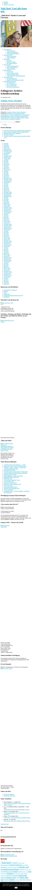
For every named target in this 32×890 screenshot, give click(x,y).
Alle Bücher (7, 59)
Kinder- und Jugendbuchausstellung (15, 868)
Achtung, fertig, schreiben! (11, 101)
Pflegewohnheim (4, 875)
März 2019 (6, 220)
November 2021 (8, 179)
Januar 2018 (7, 239)
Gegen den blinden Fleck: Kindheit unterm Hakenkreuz (17, 130)
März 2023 (6, 168)
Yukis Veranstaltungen (12, 52)
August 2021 (7, 182)
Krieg (30, 869)
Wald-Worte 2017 (8, 478)
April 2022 (6, 175)
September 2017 (8, 245)
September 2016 (8, 260)
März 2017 (6, 253)
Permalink (17, 119)
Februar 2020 (7, 204)
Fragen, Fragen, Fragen (12, 73)
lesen (15, 871)
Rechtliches (6, 297)
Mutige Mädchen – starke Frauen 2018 (13, 476)
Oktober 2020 (7, 195)
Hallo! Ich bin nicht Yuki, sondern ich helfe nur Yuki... (17, 821)
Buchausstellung (5, 865)
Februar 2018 (7, 238)
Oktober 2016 (7, 259)
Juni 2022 (6, 172)
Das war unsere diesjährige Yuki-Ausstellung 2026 (16, 132)
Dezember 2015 (8, 271)
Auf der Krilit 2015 (8, 489)
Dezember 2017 (8, 240)
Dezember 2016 (8, 257)
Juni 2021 (6, 185)
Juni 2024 (6, 161)
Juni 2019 (6, 215)
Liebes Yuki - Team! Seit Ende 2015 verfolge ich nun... (17, 817)
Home (5, 124)
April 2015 (6, 282)
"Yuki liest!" (6, 862)
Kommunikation (5, 115)
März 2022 (6, 176)
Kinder (18, 867)
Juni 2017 (6, 249)
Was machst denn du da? (13, 74)
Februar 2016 (7, 268)
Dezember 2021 (8, 178)
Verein (17, 877)
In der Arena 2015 (8, 485)
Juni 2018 (6, 232)
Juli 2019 (6, 214)
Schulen (15, 875)
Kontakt (6, 2)
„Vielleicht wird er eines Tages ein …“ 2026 (14, 464)
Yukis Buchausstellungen (13, 53)
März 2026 (6, 147)
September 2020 (8, 196)
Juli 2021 (6, 183)
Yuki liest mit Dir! (8, 55)
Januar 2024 (7, 164)
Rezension (10, 875)
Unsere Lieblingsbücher (13, 66)
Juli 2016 (6, 263)
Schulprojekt (22, 875)
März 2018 (6, 236)
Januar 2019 (7, 222)
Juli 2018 (6, 231)
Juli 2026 (6, 143)
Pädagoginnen (24, 116)
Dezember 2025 (8, 150)
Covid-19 (18, 865)
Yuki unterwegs (7, 49)
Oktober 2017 (7, 243)
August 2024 (7, 158)
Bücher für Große (11, 62)
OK (16, 887)
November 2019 (8, 208)
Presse (5, 292)
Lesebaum (10, 871)
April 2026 (6, 146)
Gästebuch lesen (5, 824)
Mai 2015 (6, 281)
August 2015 (7, 277)
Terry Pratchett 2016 (9, 481)
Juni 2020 (6, 199)
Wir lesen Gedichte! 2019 (10, 474)
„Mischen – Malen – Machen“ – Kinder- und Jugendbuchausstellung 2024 (15, 468)
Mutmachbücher (4, 873)
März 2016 (6, 267)
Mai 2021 (6, 186)
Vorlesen (6, 879)
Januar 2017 (7, 256)
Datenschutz (7, 294)
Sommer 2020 (10, 877)
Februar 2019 (7, 221)
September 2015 (8, 275)
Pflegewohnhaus (24, 873)
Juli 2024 (6, 160)
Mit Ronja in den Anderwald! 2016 (12, 484)
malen (27, 871)
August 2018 (7, 229)
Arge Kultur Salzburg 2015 (10, 487)
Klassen (22, 113)
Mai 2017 (6, 250)
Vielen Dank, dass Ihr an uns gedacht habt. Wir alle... (17, 809)
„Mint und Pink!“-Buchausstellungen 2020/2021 (15, 473)
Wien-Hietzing (27, 879)
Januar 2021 (7, 190)
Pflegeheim (18, 873)
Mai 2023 (6, 165)
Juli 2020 (6, 197)
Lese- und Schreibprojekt (15, 115)
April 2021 (6, 188)
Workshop (11, 119)
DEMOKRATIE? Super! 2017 (11, 477)
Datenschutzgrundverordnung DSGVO (13, 295)
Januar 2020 (7, 206)
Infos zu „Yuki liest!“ (9, 4)
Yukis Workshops (11, 57)
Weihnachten (17, 879)
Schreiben (12, 117)
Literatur (23, 871)
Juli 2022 (6, 171)
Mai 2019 (6, 217)
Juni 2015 (6, 279)
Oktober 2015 (7, 274)
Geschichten (17, 113)
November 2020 (8, 193)
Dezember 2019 (8, 207)
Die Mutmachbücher (12, 63)
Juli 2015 (6, 278)
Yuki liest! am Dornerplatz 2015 (11, 488)
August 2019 (7, 213)
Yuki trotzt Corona (8, 77)
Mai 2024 (6, 163)
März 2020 (6, 203)
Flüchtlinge (4, 867)
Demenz (23, 865)
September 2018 (8, 228)
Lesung (20, 871)
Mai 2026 (6, 145)
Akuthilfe (15, 863)
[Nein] (30, 886)
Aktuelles (6, 3)
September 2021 (8, 181)
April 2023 (6, 167)
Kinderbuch (22, 869)
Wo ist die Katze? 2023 (9, 470)
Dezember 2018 (8, 224)
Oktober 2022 (7, 170)
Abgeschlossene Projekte (10, 81)
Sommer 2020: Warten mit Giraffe (15, 80)
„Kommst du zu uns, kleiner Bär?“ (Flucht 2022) (16, 471)
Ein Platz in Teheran (9, 134)
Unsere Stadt (10, 71)
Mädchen (10, 873)
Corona (11, 865)
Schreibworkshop (20, 117)
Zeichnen (18, 882)
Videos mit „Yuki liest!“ (9, 795)
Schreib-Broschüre (5, 117)
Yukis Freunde (7, 64)
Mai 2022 (6, 174)
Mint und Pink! (7, 70)
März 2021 (6, 189)
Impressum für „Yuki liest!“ (10, 290)
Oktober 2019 (7, 210)
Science (3, 877)
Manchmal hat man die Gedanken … (13, 133)
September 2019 (8, 211)
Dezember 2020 (8, 192)
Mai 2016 (6, 266)
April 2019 (6, 218)
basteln (23, 862)
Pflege (15, 873)
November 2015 (8, 272)
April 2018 (6, 235)
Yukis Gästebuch (11, 69)
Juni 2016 (6, 264)
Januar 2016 (7, 270)
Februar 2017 (7, 254)
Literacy (12, 116)
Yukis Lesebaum (11, 50)
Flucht (26, 865)
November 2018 (8, 225)
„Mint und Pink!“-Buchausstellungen (16, 75)
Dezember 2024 (8, 156)
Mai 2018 (6, 234)
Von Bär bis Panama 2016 (10, 482)
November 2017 (8, 242)
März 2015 (6, 284)
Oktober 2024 (7, 157)
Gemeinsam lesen (13, 867)
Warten (11, 880)
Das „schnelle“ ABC (12, 84)
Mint (29, 871)
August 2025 (7, 153)
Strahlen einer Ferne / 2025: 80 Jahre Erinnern (15, 466)
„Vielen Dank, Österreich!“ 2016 (12, 480)
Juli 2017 (6, 247)
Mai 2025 (6, 154)
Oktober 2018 (7, 227)
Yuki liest (9, 60)
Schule (27, 117)
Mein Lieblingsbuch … (12, 67)
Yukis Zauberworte (11, 56)
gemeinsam (10, 113)
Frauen (8, 867)
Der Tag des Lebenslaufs (13, 87)
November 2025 (8, 151)
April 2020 (6, 202)
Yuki (2, 882)
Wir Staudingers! (11, 82)
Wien (21, 879)
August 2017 (7, 246)
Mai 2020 (6, 200)
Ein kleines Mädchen (9, 794)
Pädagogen (17, 116)
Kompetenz (27, 869)
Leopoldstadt (4, 871)
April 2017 (6, 252)
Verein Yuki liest (5, 119)
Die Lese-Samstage (11, 85)
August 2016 (7, 261)
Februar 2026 (7, 149)
